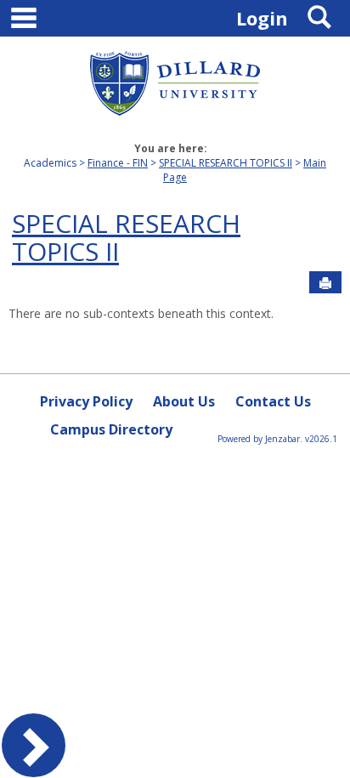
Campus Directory (111, 429)
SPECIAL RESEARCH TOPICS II (225, 163)
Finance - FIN (118, 163)
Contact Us (273, 401)
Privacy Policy (86, 401)
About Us (184, 401)
